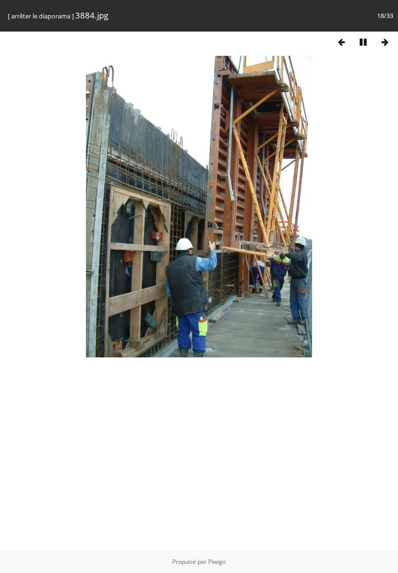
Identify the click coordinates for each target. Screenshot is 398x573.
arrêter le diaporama (40, 16)
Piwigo (217, 561)
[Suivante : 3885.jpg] (385, 42)
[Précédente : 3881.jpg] (341, 42)
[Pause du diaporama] (363, 42)
